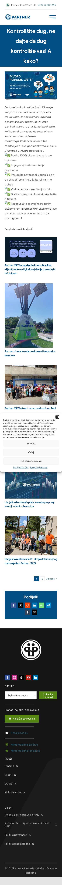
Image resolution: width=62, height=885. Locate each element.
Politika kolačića (21, 467)
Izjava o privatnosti (39, 467)
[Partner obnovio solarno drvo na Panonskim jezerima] (29, 285)
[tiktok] (21, 677)
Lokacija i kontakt (48, 696)
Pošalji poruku (19, 732)
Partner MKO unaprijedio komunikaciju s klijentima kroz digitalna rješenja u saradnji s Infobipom (30, 269)
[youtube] (28, 677)
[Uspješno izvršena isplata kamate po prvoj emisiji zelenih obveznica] (31, 473)
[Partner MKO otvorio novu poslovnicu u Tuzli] (31, 367)
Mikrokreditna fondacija (25, 750)
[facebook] (7, 677)
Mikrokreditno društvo (24, 744)
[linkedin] (35, 677)
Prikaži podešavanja (31, 461)
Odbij (31, 452)
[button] (57, 417)
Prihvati (31, 443)
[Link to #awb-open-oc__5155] (52, 17)
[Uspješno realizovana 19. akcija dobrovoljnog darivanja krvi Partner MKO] (31, 518)
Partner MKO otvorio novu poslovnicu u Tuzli (30, 408)
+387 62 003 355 (47, 4)
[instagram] (14, 677)
